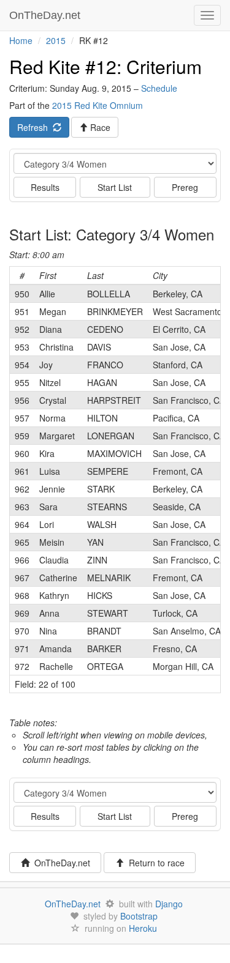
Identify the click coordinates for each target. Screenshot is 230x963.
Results (45, 187)
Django (169, 904)
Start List (115, 187)
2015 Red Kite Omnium (97, 105)
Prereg (185, 187)
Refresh (35, 127)
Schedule (159, 88)
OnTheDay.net (46, 15)
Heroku (143, 928)
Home (21, 40)
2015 (56, 40)
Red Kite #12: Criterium (105, 66)
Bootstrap (139, 916)
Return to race (154, 863)
